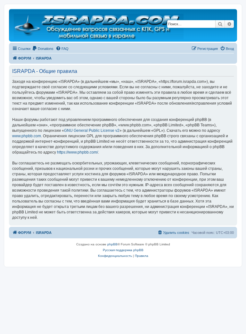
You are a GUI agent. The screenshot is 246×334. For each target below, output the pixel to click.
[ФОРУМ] (99, 25)
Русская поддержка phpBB (123, 250)
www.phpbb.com (26, 136)
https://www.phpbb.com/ (77, 152)
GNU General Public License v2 (91, 130)
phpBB (112, 244)
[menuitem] (42, 48)
